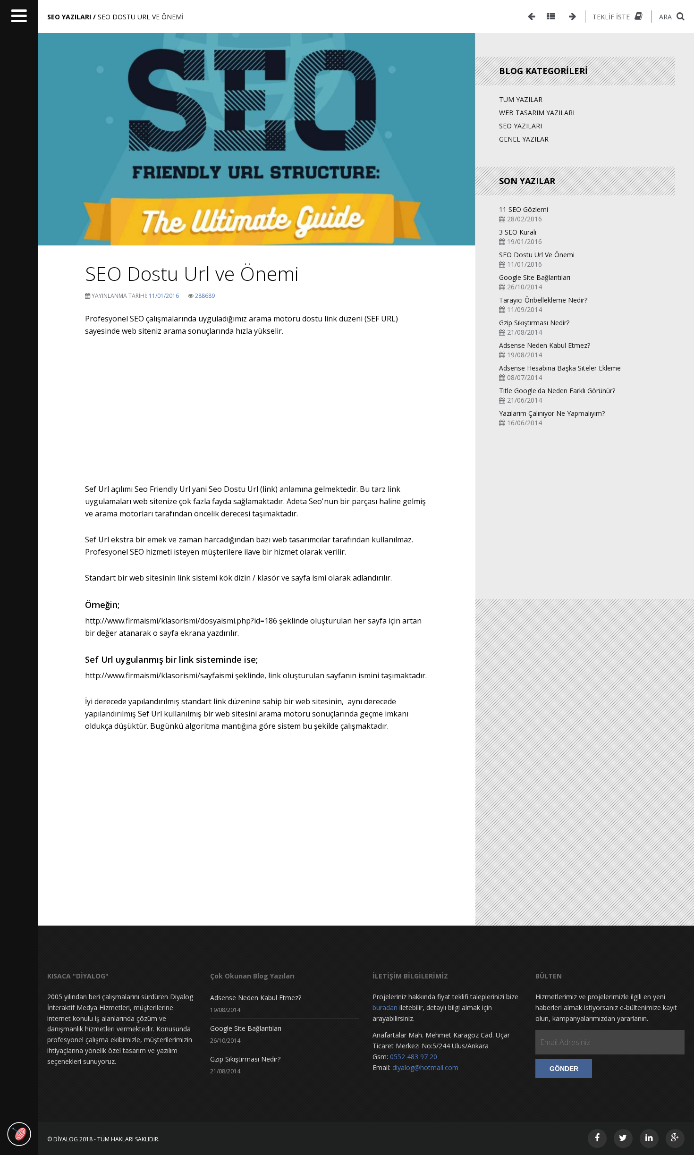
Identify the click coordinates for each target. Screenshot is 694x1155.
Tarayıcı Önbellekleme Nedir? (543, 299)
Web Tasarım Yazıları (537, 112)
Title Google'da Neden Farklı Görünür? (557, 390)
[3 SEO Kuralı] (572, 16)
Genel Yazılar (524, 139)
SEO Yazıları (520, 125)
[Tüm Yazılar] (551, 16)
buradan (385, 1007)
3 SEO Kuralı (517, 232)
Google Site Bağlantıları (534, 277)
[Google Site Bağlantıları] (531, 16)
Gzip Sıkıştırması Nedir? (534, 322)
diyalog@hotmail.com (425, 1067)
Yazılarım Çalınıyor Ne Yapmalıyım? (552, 413)
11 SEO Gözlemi (523, 209)
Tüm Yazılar (520, 99)
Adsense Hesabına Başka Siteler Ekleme (560, 367)
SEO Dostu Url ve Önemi (537, 254)
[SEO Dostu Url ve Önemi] (256, 144)
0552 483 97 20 (413, 1056)
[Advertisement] (256, 417)
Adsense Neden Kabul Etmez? (544, 345)
